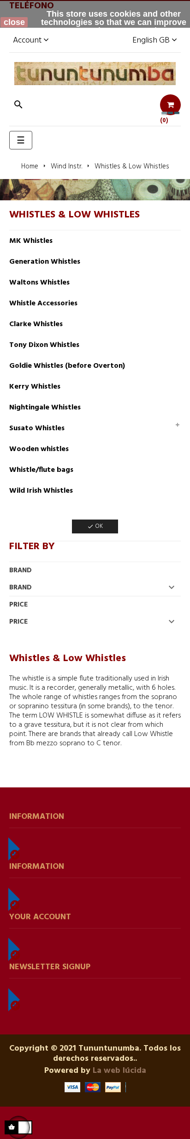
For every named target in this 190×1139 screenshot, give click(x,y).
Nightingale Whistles (45, 408)
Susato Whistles (37, 428)
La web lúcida (119, 1070)
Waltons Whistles (39, 283)
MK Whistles (31, 241)
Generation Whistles (44, 262)
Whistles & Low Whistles (74, 215)
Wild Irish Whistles (41, 491)
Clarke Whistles (36, 324)
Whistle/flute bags (41, 470)
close (14, 22)
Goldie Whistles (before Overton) (67, 366)
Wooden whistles (39, 449)
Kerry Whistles (34, 387)
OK (95, 526)
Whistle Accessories (43, 303)
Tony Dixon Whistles (44, 345)
